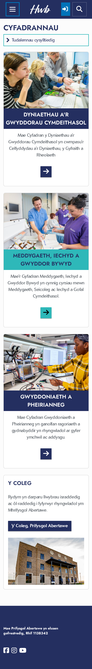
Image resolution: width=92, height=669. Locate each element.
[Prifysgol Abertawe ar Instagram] (14, 651)
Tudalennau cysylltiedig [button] (33, 40)
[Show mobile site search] (79, 9)
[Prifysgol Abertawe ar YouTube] (22, 651)
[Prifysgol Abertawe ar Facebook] (6, 651)
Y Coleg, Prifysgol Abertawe (40, 525)
